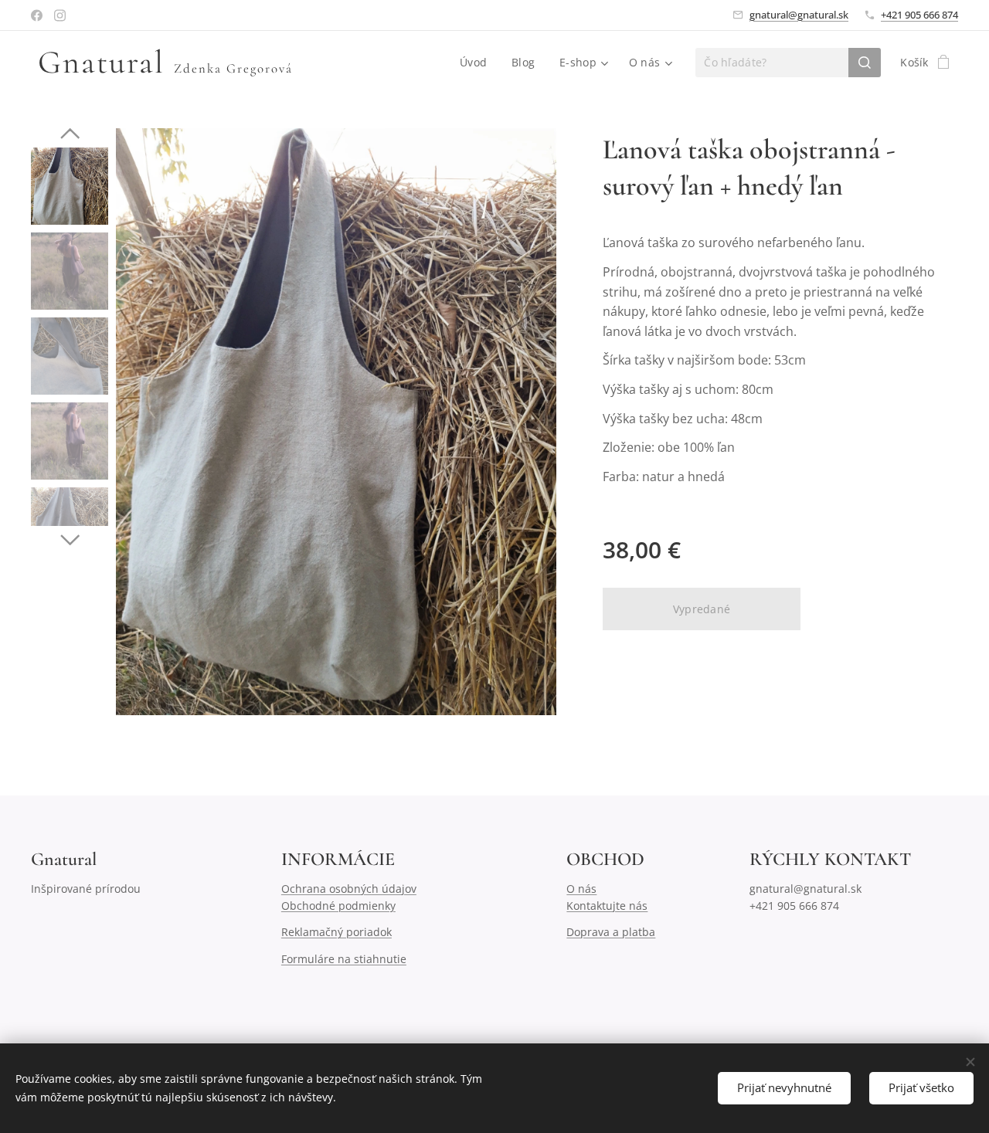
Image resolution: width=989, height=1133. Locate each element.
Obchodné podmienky (338, 905)
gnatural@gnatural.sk (798, 15)
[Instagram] (60, 15)
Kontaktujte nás (606, 905)
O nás (581, 888)
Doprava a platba (610, 931)
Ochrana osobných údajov (348, 888)
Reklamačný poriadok (336, 931)
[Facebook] (36, 15)
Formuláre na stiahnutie (343, 959)
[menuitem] (477, 62)
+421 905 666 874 (919, 15)
